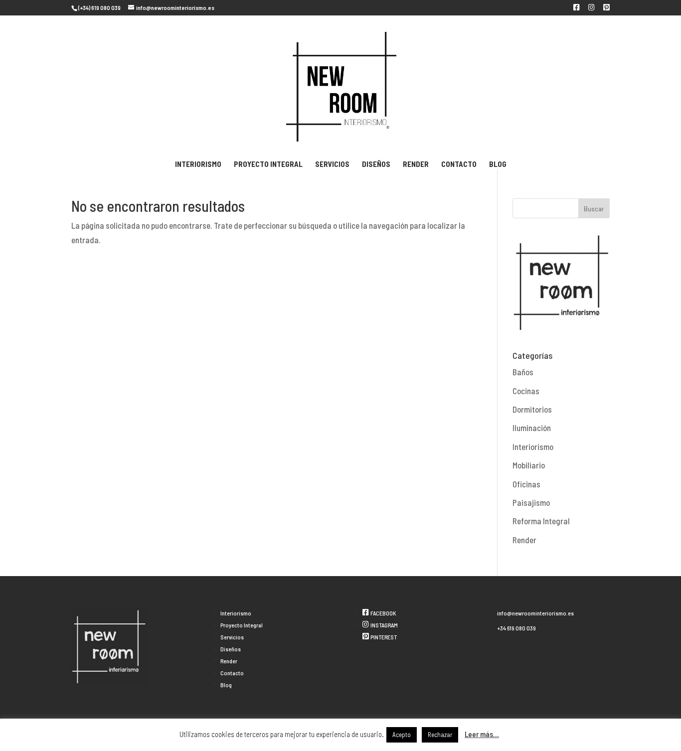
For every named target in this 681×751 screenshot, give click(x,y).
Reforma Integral (541, 521)
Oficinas (526, 484)
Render (416, 163)
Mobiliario (528, 465)
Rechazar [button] (440, 735)
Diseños (376, 163)
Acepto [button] (401, 735)
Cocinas (525, 391)
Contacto (459, 163)
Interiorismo (198, 163)
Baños (522, 372)
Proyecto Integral (268, 163)
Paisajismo (531, 502)
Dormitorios (532, 409)
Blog (498, 163)
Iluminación (531, 428)
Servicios (332, 163)
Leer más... (482, 734)
